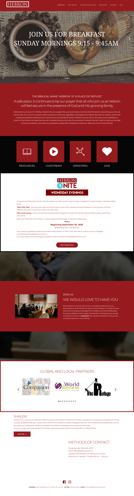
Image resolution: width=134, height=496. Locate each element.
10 (75, 401)
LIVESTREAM (54, 165)
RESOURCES (27, 165)
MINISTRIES (80, 165)
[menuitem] (61, 5)
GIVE (107, 165)
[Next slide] (129, 38)
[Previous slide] (5, 38)
